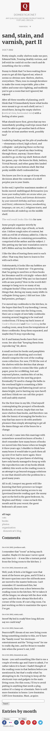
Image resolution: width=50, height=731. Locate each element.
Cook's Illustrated (11, 324)
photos (5, 524)
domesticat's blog (12, 531)
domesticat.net (25, 14)
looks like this (25, 219)
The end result (9, 219)
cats (4, 517)
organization (9, 527)
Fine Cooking (32, 324)
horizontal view (25, 113)
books (5, 521)
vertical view (9, 113)
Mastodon (8, 726)
